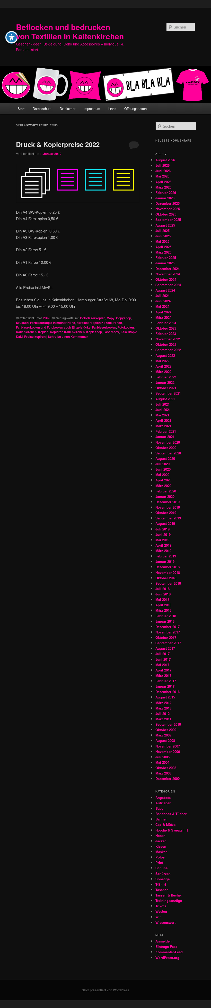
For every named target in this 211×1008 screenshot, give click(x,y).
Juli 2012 (162, 713)
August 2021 (165, 398)
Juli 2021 (162, 404)
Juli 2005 (162, 756)
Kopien (43, 332)
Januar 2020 (164, 496)
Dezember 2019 (167, 501)
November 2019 (167, 507)
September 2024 (168, 284)
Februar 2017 (165, 680)
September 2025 (168, 219)
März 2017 (163, 675)
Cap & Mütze (165, 824)
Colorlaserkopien (92, 318)
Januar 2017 (164, 686)
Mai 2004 (162, 762)
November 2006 (167, 751)
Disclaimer (67, 108)
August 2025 (165, 225)
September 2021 (168, 393)
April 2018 (163, 604)
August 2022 (165, 355)
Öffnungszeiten (135, 108)
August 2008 (165, 740)
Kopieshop (94, 332)
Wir (158, 916)
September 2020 (168, 453)
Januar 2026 (164, 197)
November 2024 (167, 274)
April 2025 (163, 246)
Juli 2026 (162, 165)
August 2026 (165, 159)
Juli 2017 (162, 653)
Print (46, 318)
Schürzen (163, 873)
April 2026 (163, 181)
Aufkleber (163, 802)
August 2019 (165, 523)
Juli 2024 (162, 295)
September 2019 (168, 518)
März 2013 (163, 708)
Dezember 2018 (167, 566)
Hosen (160, 835)
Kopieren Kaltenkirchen (67, 332)
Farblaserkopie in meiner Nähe (52, 322)
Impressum (91, 108)
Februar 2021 (165, 431)
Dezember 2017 (167, 626)
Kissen (160, 846)
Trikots (160, 905)
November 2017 (167, 632)
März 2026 (163, 187)
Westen (161, 911)
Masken (161, 851)
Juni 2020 (163, 469)
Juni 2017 (163, 659)
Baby (159, 808)
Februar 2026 (165, 192)
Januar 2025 (164, 262)
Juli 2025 (162, 230)
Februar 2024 (165, 322)
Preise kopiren (35, 336)
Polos (160, 857)
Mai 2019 (162, 539)
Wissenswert (165, 922)
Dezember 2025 (167, 203)
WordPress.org (167, 957)
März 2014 (163, 702)
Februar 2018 (165, 615)
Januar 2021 (164, 436)
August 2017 (165, 648)
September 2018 (168, 583)
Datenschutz (42, 108)
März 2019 (163, 550)
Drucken (22, 322)
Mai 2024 (162, 306)
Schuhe (161, 867)
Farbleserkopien (104, 327)
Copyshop (123, 318)
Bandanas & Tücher (171, 813)
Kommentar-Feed (169, 951)
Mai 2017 (162, 664)
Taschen (162, 889)
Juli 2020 (162, 463)
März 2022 (163, 371)
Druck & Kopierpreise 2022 (58, 144)
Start (21, 108)
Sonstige (162, 878)
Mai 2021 (162, 415)
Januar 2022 (164, 382)
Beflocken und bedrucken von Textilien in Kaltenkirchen (70, 31)
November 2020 (167, 442)
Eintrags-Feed (166, 946)
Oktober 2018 (165, 577)
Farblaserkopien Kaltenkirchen (99, 322)
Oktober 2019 (165, 512)
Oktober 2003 (165, 767)
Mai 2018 (162, 599)
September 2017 (168, 642)
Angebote (163, 797)
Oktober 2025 (165, 214)
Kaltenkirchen (26, 332)
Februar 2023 (165, 333)
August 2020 (165, 458)
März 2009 (163, 735)
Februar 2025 (165, 257)
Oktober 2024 (165, 279)
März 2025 (163, 252)
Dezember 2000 (167, 778)
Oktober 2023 (165, 328)
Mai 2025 (162, 241)
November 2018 (167, 572)
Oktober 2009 (165, 729)
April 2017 (163, 670)
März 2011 (163, 718)
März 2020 (163, 485)
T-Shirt (160, 884)
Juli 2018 (162, 588)
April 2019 (163, 545)
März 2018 (163, 610)
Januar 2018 (164, 621)
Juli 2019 (162, 529)
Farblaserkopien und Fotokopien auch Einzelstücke (53, 327)
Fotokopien (126, 327)
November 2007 (167, 746)
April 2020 (163, 480)
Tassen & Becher (168, 895)
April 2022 (163, 366)
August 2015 (165, 697)
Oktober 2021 (165, 387)
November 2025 (167, 208)
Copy (111, 318)
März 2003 (163, 773)
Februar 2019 (165, 556)
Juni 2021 (163, 409)
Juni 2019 (163, 534)
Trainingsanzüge (168, 900)
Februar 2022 (165, 377)
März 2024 (163, 317)
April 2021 (163, 420)
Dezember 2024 (167, 268)
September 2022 (168, 349)
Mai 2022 (162, 360)
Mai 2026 (162, 176)
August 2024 (165, 290)
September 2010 (168, 724)
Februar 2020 (165, 491)
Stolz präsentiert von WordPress (105, 990)
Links (112, 108)
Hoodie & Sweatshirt (171, 830)
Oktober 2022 (165, 344)
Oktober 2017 (165, 637)
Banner (161, 819)
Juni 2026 (163, 170)
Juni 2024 (163, 300)
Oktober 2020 (165, 447)
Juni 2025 (163, 236)
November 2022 (167, 339)
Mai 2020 (162, 474)
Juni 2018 (163, 594)
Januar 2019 (164, 561)
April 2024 (163, 312)
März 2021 (163, 425)
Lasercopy (111, 332)
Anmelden (163, 941)
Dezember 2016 (167, 691)
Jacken (160, 840)
